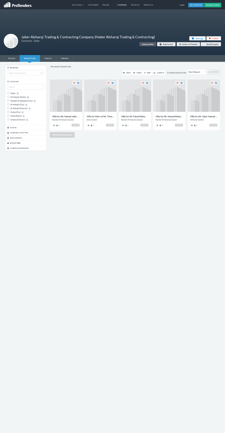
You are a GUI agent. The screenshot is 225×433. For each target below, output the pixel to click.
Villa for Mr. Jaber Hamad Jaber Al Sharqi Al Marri (203, 116)
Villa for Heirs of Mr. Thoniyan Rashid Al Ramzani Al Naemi (100, 116)
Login (182, 5)
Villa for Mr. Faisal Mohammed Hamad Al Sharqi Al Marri (135, 116)
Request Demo (212, 5)
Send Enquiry (212, 44)
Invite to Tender (190, 44)
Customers (93, 5)
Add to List (167, 44)
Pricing (105, 5)
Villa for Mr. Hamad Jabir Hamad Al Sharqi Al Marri (66, 116)
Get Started (196, 5)
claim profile (147, 44)
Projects (135, 5)
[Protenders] (18, 3)
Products (148, 5)
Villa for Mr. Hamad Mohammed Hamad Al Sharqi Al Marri (169, 116)
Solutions (77, 5)
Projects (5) (29, 58)
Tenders (65, 58)
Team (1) (48, 58)
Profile (11, 58)
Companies (122, 5)
